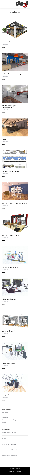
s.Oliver (4, 139)
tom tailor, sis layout (8, 331)
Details (3, 47)
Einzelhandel (5, 44)
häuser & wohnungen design (9, 420)
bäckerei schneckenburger (10, 42)
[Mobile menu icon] (3, 4)
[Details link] (15, 30)
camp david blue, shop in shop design (14, 203)
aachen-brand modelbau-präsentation (12, 450)
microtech (4, 438)
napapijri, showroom (8, 363)
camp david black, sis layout (11, 235)
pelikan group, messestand (9, 444)
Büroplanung (5, 412)
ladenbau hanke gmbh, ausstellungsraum (9, 106)
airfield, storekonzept (9, 299)
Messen (4, 422)
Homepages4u (16, 468)
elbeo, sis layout (7, 395)
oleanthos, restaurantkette (10, 171)
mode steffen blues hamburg (11, 74)
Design (3, 415)
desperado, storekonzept (10, 267)
